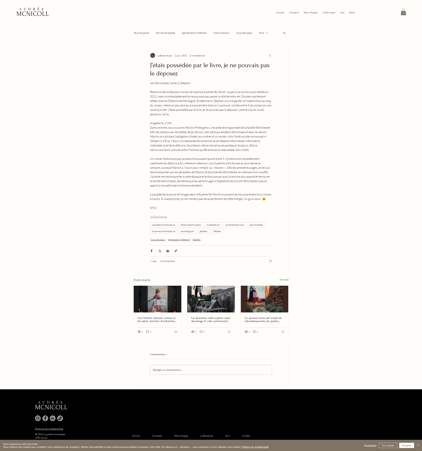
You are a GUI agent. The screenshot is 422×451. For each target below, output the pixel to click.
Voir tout (284, 279)
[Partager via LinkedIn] (167, 250)
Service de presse (165, 32)
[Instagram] (38, 418)
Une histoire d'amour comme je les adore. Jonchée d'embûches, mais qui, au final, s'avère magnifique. (157, 319)
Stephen (217, 231)
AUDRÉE (32, 9)
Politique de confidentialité (255, 447)
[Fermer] (418, 445)
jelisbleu (204, 231)
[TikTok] (60, 418)
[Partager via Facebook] (151, 250)
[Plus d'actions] (270, 55)
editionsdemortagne (191, 224)
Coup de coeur (244, 32)
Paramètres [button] (370, 445)
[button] (403, 12)
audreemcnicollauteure (163, 224)
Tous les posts (141, 32)
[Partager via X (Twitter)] (159, 250)
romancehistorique (234, 224)
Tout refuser (388, 445)
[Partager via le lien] (175, 250)
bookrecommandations (163, 231)
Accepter (406, 445)
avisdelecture (213, 224)
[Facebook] (45, 418)
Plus (261, 32)
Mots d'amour (221, 32)
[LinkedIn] (53, 418)
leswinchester (256, 224)
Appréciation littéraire (194, 32)
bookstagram (187, 231)
